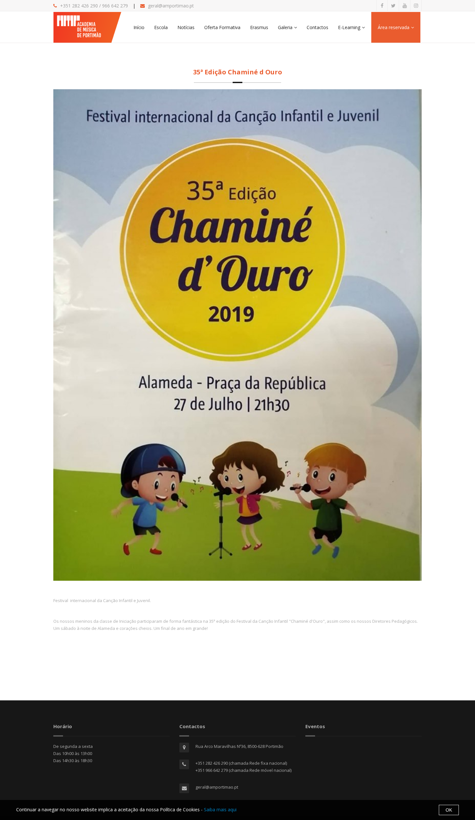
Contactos (317, 27)
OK (449, 810)
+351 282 (70, 6)
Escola (161, 27)
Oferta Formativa (222, 27)
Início (138, 27)
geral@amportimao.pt (171, 6)
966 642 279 (115, 6)
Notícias (186, 27)
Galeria (285, 27)
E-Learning (349, 27)
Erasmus (259, 27)
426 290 (89, 6)
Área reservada (393, 27)
